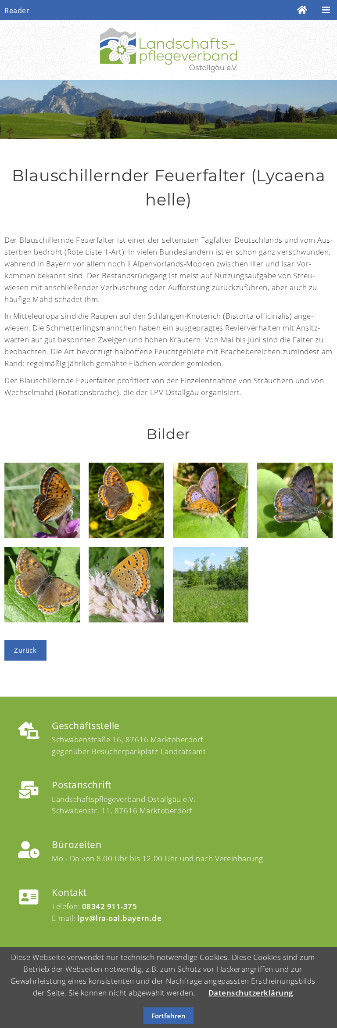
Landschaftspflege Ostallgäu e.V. (168, 50)
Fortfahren (168, 1015)
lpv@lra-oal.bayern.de (119, 918)
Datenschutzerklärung (250, 993)
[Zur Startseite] (302, 10)
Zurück (25, 650)
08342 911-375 (109, 906)
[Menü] (326, 10)
